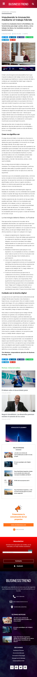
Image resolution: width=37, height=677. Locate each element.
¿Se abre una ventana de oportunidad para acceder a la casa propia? (23, 454)
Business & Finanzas (18, 650)
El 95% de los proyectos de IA (21, 480)
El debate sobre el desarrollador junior (15, 390)
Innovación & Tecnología (18, 655)
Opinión (13, 12)
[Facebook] (16, 667)
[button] (33, 4)
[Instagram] (12, 667)
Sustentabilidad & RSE (18, 660)
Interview (5, 12)
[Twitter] (21, 667)
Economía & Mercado (18, 653)
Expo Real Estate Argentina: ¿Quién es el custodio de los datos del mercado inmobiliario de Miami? (23, 473)
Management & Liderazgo (18, 658)
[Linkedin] (25, 667)
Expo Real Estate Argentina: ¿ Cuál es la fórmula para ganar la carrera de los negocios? (23, 491)
